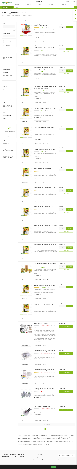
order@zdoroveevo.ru (39, 457)
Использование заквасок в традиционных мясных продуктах (9, 151)
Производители (5, 456)
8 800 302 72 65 (39, 1)
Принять (53, 466)
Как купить (13, 454)
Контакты (22, 456)
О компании (5, 454)
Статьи (3, 140)
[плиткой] (71, 20)
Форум (20, 458)
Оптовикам (21, 454)
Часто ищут (14, 458)
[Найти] (73, 7)
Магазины (14, 456)
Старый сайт (5, 458)
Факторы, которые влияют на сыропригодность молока (8, 145)
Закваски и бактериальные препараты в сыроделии (8, 157)
